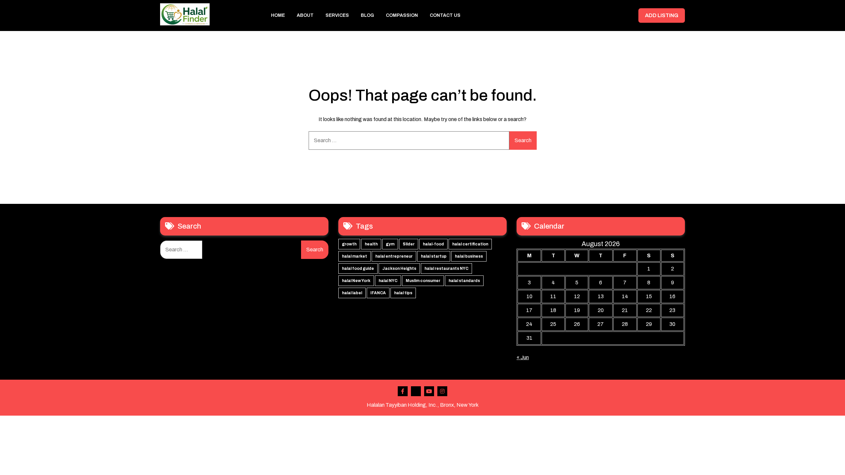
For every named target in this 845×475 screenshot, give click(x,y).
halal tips (403, 293)
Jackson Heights (399, 268)
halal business (469, 256)
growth (349, 244)
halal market (354, 256)
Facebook (403, 391)
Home (278, 15)
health (371, 244)
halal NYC (388, 280)
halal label (352, 293)
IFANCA (378, 293)
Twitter (416, 391)
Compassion (402, 15)
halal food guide (358, 268)
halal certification (470, 244)
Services (337, 15)
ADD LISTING (661, 15)
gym (390, 244)
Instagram (442, 391)
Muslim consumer (423, 280)
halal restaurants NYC (446, 268)
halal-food (433, 244)
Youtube (429, 391)
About (305, 15)
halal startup (434, 256)
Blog (367, 15)
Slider (409, 244)
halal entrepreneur (394, 256)
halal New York (356, 280)
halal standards (464, 280)
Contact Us (445, 15)
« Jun (523, 357)
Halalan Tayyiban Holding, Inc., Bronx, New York (423, 405)
